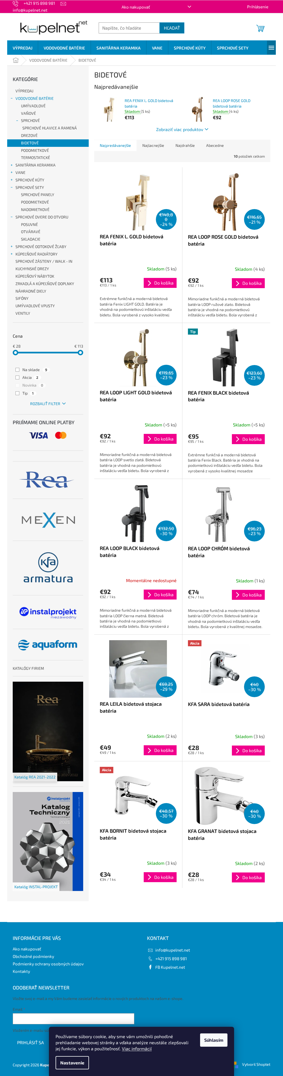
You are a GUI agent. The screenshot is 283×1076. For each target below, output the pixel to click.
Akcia (30, 377)
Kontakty (21, 971)
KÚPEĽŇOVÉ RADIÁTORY (36, 254)
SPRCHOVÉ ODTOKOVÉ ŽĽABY (40, 246)
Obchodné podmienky (33, 956)
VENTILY (22, 313)
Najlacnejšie (153, 145)
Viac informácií (137, 1048)
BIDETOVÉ (30, 142)
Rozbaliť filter (45, 403)
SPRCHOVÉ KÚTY (29, 180)
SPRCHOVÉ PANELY (37, 194)
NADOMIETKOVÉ (35, 209)
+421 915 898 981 (171, 958)
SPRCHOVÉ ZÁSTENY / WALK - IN (43, 261)
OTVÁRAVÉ (30, 231)
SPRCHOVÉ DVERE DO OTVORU (41, 217)
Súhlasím (213, 1040)
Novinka (32, 385)
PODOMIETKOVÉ (35, 150)
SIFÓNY (21, 298)
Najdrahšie (185, 145)
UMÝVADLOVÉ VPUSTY (35, 305)
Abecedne (215, 145)
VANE (20, 172)
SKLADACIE (30, 239)
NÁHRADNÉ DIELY (30, 291)
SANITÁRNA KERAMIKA (35, 165)
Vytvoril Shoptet (256, 1064)
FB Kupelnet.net (170, 967)
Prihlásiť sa (30, 1042)
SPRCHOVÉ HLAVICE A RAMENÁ (49, 128)
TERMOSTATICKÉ (35, 157)
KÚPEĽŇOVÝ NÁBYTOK (34, 276)
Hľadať (172, 27)
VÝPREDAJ (24, 90)
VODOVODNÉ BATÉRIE (34, 98)
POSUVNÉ (29, 224)
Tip (28, 393)
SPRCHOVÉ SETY (29, 187)
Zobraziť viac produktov (179, 129)
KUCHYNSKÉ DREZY (32, 268)
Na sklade (34, 369)
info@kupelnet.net (172, 949)
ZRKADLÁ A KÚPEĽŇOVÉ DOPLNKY (44, 283)
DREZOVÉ (29, 135)
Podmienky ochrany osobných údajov (48, 963)
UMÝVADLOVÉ (33, 105)
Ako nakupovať (136, 6)
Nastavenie (72, 1062)
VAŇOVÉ (28, 113)
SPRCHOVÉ (30, 120)
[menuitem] (22, 47)
